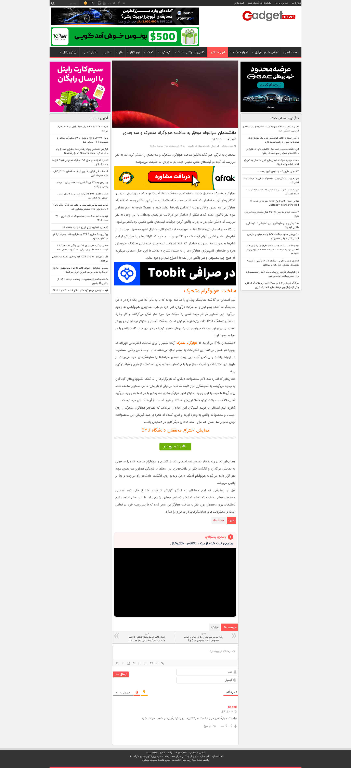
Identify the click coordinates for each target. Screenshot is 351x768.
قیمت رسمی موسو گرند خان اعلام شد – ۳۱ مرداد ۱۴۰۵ (80, 290)
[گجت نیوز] (268, 22)
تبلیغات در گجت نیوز (260, 3)
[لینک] (163, 663)
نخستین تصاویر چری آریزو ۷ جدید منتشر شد (85, 227)
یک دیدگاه (227, 146)
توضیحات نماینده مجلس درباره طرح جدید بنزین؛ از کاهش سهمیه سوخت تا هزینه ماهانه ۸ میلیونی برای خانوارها (272, 250)
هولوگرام (215, 627)
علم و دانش (218, 52)
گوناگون (165, 52)
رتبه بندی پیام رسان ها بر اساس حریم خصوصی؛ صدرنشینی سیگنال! (203, 637)
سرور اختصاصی (178, 760)
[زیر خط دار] (128, 663)
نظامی (107, 52)
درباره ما (296, 3)
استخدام (239, 3)
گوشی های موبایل (266, 52)
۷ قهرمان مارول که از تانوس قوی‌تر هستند (278, 171)
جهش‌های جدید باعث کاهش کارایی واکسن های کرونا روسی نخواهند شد (147, 637)
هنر (121, 52)
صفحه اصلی (291, 52)
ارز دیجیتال (70, 52)
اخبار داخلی (89, 52)
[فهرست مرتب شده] (140, 663)
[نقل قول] (151, 663)
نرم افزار (135, 52)
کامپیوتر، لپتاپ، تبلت (191, 52)
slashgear (218, 520)
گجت (150, 52)
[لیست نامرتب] (145, 663)
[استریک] (134, 663)
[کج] (123, 663)
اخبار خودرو (240, 52)
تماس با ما (282, 3)
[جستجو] (53, 3)
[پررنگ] (117, 663)
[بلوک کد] (157, 663)
